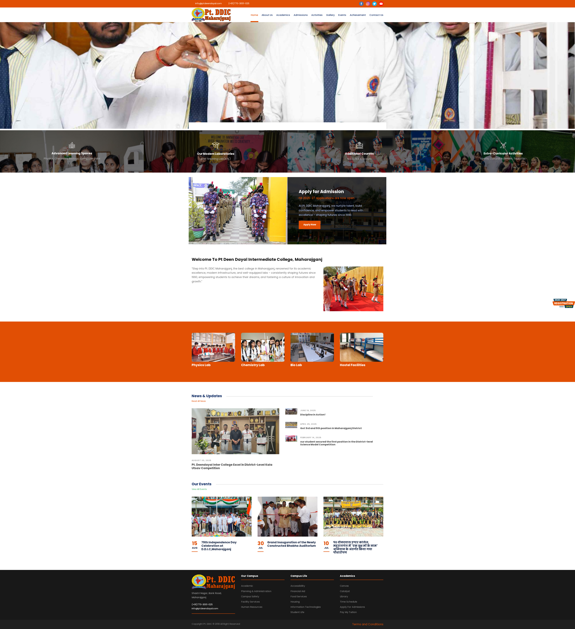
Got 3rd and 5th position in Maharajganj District (331, 428)
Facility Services (250, 601)
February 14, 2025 (310, 437)
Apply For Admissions (352, 607)
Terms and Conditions (367, 624)
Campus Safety (250, 596)
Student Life (297, 612)
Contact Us (376, 15)
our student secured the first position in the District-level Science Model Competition (336, 443)
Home (254, 15)
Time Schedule (348, 601)
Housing (295, 601)
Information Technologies (305, 607)
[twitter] (374, 5)
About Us (267, 15)
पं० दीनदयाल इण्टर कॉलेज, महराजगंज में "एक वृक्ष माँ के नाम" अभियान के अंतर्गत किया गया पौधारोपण (355, 547)
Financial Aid (297, 591)
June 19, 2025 (308, 410)
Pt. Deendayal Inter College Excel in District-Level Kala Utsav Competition (232, 466)
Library (344, 596)
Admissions (301, 15)
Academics (283, 15)
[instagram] (368, 5)
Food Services (298, 596)
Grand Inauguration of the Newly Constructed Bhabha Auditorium (291, 544)
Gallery (330, 15)
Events (342, 15)
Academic (247, 586)
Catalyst (345, 591)
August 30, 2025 (201, 460)
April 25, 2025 (308, 424)
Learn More (197, 369)
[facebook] (361, 5)
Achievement (358, 15)
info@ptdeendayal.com (205, 608)
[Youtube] (381, 5)
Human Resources (251, 607)
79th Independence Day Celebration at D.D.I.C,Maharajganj (219, 545)
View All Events (199, 489)
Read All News (199, 401)
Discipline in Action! (313, 414)
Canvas (344, 586)
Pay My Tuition (348, 612)
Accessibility (297, 586)
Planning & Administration (256, 591)
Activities (317, 15)
